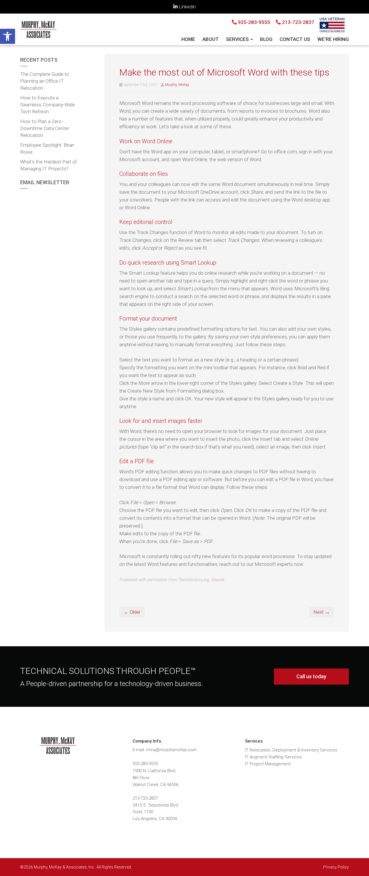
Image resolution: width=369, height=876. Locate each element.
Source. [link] (218, 579)
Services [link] (238, 39)
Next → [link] (321, 612)
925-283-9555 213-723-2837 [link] (275, 22)
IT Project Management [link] (268, 763)
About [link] (210, 39)
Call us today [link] (311, 676)
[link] (7, 36)
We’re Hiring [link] (333, 39)
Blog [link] (266, 39)
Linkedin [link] (187, 7)
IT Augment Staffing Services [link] (273, 757)
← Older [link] (132, 612)
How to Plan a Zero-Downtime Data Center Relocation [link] (44, 128)
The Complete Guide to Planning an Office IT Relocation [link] (44, 81)
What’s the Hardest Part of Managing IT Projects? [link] (48, 165)
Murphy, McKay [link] (177, 85)
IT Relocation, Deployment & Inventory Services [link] (291, 750)
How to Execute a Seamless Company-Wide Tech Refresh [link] (47, 104)
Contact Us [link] (295, 39)
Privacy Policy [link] (336, 867)
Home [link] (188, 39)
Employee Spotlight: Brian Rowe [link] (47, 148)
